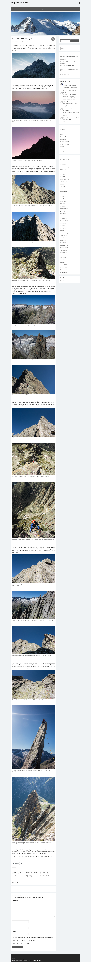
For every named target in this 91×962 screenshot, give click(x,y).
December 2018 (63, 208)
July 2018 (62, 211)
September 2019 (63, 201)
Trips (21, 882)
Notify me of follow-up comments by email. (24, 940)
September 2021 (63, 193)
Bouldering (62, 131)
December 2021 (63, 191)
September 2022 (64, 179)
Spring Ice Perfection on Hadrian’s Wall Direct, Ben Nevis (32, 872)
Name (14, 919)
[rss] (79, 3)
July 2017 (62, 225)
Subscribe (75, 40)
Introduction (20, 9)
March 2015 (62, 259)
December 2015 (63, 247)
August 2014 (63, 272)
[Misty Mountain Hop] (45, 23)
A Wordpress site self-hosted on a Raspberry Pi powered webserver (26, 960)
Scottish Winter (63, 144)
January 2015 (63, 264)
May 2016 (62, 240)
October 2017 (63, 223)
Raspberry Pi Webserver (43, 9)
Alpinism (15, 882)
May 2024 (62, 169)
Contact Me (34, 9)
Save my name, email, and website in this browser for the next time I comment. (33, 937)
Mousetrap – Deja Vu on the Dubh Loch (68, 61)
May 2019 (62, 203)
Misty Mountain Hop (19, 2)
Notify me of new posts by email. (21, 943)
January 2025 (63, 164)
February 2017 (63, 230)
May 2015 (62, 255)
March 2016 (62, 242)
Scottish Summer (64, 141)
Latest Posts (13, 9)
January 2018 (63, 218)
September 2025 (64, 159)
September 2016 (63, 235)
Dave (24, 41)
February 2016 (63, 245)
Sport (61, 146)
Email (14, 925)
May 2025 (62, 162)
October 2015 (63, 250)
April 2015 (62, 257)
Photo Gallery (27, 9)
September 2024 (64, 167)
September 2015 (63, 252)
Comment (15, 900)
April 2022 (62, 186)
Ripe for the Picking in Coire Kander (67, 65)
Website (14, 931)
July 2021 (62, 196)
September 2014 (63, 269)
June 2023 (62, 174)
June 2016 (62, 237)
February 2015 (63, 262)
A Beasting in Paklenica (65, 74)
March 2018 (62, 213)
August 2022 (63, 181)
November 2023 (63, 171)
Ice (61, 134)
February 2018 (63, 215)
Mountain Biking (63, 136)
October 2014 (63, 267)
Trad (18, 882)
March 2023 (62, 176)
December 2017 (63, 220)
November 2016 (63, 233)
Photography (63, 139)
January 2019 (63, 206)
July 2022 (62, 184)
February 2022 (63, 189)
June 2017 (62, 228)
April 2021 (62, 198)
